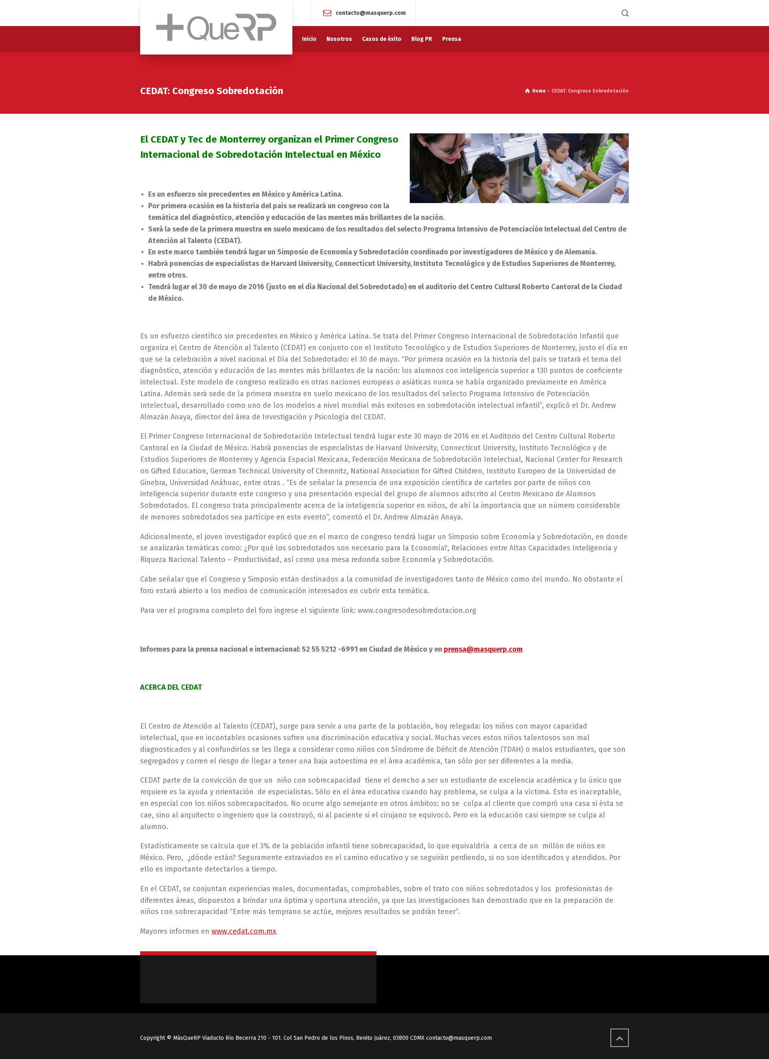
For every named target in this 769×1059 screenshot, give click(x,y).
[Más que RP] (216, 27)
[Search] (623, 13)
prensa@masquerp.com (483, 649)
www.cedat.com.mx (243, 931)
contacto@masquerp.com (371, 12)
